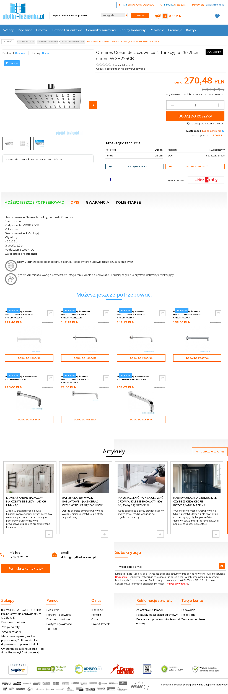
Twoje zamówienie (193, 619)
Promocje (175, 30)
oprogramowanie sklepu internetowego (206, 684)
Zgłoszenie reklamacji (149, 610)
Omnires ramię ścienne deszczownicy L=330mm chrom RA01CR (131, 314)
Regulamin (121, 576)
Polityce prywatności (177, 583)
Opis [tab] (75, 202)
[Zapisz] (222, 566)
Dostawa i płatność (197, 167)
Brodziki (42, 30)
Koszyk (191, 30)
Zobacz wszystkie (212, 451)
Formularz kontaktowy (26, 568)
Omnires (20, 53)
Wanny (8, 30)
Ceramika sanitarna (101, 30)
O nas (95, 619)
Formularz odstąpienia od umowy (157, 614)
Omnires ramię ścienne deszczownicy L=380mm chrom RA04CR (187, 314)
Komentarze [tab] (128, 202)
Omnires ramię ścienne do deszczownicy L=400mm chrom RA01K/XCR (76, 314)
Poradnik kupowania (58, 614)
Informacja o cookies (171, 684)
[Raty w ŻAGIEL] (206, 179)
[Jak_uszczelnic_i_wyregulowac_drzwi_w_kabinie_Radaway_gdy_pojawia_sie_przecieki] (160, 534)
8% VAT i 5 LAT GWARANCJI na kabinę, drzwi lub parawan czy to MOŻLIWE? (21, 613)
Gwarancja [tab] (97, 202)
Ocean (46, 53)
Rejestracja (188, 614)
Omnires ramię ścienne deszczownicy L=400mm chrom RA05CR (75, 379)
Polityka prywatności (59, 624)
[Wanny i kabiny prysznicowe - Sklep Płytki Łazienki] (23, 11)
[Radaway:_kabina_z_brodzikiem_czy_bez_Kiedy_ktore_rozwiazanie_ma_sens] (215, 534)
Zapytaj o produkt (136, 167)
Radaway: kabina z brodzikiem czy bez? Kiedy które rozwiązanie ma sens (195, 501)
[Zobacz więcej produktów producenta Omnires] (214, 52)
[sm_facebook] (110, 179)
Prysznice (25, 30)
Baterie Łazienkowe (67, 30)
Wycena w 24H (11, 631)
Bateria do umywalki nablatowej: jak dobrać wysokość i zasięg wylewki (82, 501)
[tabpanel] (114, 249)
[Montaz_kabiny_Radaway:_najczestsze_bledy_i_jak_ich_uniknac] (49, 534)
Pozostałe (157, 30)
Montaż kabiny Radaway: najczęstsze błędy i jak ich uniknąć (26, 501)
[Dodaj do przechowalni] (50, 313)
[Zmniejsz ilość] (173, 105)
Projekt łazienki (100, 624)
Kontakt (96, 614)
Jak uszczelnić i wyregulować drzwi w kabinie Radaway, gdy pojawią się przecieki (140, 501)
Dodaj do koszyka (195, 116)
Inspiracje (97, 610)
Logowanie (188, 610)
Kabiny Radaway (133, 30)
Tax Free (52, 628)
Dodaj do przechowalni (207, 123)
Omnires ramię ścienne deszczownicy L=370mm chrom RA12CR (19, 314)
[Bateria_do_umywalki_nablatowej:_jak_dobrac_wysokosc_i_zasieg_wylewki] (104, 534)
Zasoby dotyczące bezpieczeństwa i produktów (34, 159)
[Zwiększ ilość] (218, 105)
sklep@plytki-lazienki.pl (78, 557)
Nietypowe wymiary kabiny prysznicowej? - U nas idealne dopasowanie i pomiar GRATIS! (20, 640)
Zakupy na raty (10, 627)
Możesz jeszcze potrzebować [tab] (34, 202)
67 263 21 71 (19, 557)
